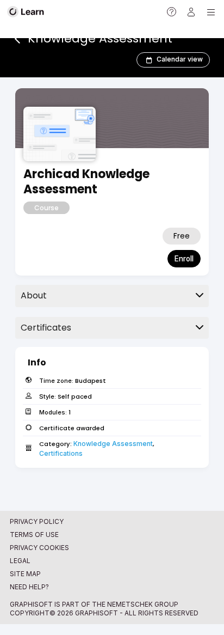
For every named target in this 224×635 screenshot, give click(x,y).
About (34, 295)
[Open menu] (211, 12)
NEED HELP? (29, 587)
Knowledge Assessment (113, 443)
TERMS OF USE (34, 534)
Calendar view (180, 59)
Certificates (46, 327)
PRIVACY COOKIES (39, 548)
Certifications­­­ (61, 453)
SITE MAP (25, 574)
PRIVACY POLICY (37, 521)
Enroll (184, 258)
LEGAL (20, 561)
